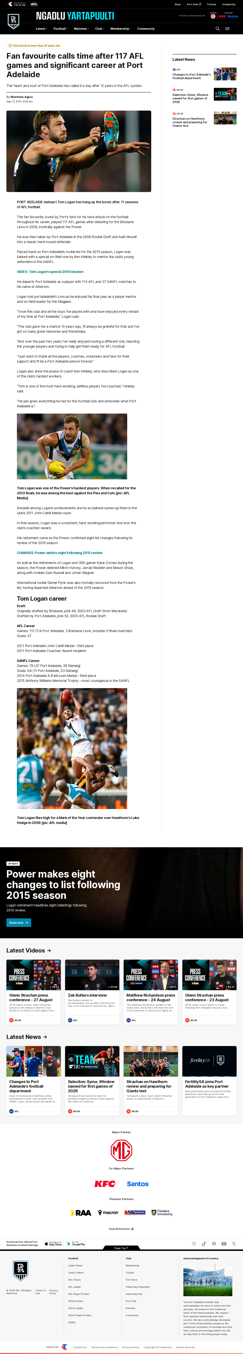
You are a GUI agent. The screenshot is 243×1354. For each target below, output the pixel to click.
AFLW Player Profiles (79, 1315)
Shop (178, 4)
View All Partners (119, 1228)
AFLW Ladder (75, 1308)
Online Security (185, 1347)
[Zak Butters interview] (92, 992)
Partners (130, 1308)
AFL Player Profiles (78, 1293)
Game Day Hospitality (138, 1286)
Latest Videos (76, 1272)
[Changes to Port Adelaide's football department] (205, 74)
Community (146, 28)
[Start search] (217, 28)
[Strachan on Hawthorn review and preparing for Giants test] (205, 120)
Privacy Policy (53, 1292)
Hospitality (229, 4)
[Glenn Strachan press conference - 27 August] (33, 992)
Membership (132, 1265)
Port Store (131, 1279)
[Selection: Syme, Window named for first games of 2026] (205, 96)
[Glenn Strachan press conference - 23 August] (209, 992)
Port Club (192, 4)
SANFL (72, 1322)
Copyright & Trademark (158, 1347)
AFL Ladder (74, 1286)
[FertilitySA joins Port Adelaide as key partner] (209, 1081)
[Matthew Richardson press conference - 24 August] (151, 992)
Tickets (211, 4)
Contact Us (80, 1347)
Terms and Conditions (104, 1347)
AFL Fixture (74, 1279)
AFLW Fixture (75, 1301)
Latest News (75, 1265)
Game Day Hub (134, 1293)
